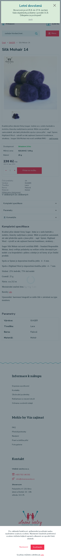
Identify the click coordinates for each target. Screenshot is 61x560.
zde (42, 555)
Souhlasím (37, 547)
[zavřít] (54, 5)
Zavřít (30, 19)
